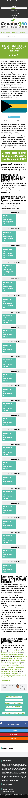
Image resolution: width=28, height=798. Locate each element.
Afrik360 (14, 4)
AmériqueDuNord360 (14, 13)
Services (23, 32)
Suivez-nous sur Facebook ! (8, 791)
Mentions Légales (4, 795)
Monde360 (14, 3)
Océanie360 (14, 15)
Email (15, 738)
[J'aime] (9, 55)
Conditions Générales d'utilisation (16, 795)
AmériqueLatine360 (14, 12)
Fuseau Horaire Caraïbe (13, 706)
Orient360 (14, 17)
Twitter (14, 730)
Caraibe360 (14, 8)
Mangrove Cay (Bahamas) (13, 696)
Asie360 (14, 6)
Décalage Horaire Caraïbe (14, 700)
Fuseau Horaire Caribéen (14, 710)
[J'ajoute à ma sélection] (12, 55)
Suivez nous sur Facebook (4, 29)
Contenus (15, 32)
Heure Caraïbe (7, 713)
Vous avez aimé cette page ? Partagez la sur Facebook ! (15, 723)
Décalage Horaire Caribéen (13, 703)
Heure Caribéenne (19, 713)
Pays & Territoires (6, 32)
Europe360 (14, 10)
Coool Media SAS (4, 794)
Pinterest (14, 734)
